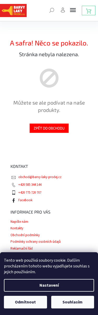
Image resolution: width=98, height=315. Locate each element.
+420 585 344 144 (29, 184)
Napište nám (19, 221)
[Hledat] (52, 9)
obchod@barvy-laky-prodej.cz (39, 177)
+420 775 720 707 (29, 192)
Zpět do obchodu (49, 128)
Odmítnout (25, 302)
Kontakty (16, 228)
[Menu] (73, 10)
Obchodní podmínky (25, 235)
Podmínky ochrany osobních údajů (35, 241)
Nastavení (49, 285)
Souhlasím (72, 302)
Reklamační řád (21, 248)
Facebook (25, 200)
